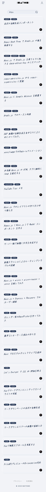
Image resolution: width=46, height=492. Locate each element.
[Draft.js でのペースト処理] (23, 116)
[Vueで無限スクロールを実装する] (23, 446)
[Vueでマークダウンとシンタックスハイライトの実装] (23, 391)
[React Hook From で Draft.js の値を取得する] (23, 43)
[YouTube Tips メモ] (23, 189)
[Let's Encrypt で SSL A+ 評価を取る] (23, 373)
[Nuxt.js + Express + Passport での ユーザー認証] (23, 300)
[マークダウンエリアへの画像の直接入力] (23, 428)
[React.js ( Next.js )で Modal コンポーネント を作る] (23, 226)
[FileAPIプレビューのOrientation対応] (23, 465)
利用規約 (29, 481)
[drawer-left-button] (3, 3)
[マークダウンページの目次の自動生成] (23, 410)
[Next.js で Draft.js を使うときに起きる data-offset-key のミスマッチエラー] (23, 61)
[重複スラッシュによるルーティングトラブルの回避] (23, 263)
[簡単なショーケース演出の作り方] (23, 336)
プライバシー (17, 481)
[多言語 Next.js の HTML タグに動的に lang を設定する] (23, 171)
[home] (23, 3)
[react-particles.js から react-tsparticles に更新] (23, 79)
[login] (42, 3)
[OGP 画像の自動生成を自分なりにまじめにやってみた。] (23, 134)
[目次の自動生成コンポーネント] (23, 24)
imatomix (26, 486)
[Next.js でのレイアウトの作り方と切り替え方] (23, 208)
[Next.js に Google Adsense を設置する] (23, 98)
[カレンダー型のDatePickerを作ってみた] (23, 318)
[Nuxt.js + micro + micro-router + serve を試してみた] (23, 281)
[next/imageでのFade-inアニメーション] (23, 153)
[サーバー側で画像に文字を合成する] (23, 245)
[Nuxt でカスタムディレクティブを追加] (23, 355)
